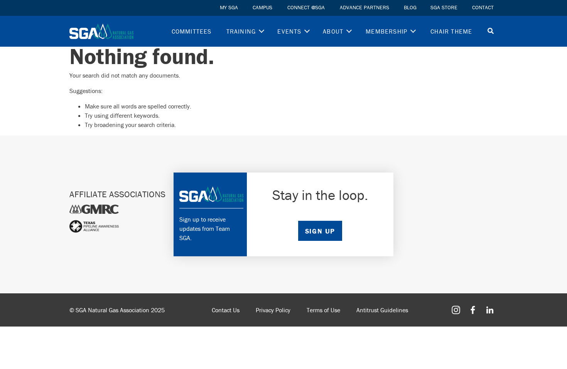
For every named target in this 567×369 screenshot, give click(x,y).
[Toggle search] (491, 31)
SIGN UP (320, 231)
